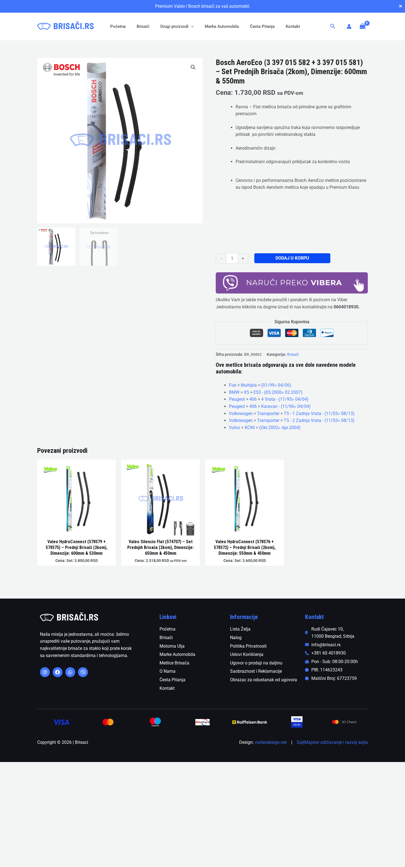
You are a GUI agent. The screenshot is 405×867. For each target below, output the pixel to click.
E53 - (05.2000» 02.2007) (278, 392)
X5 (246, 392)
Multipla (249, 385)
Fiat (232, 385)
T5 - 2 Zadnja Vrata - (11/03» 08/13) (319, 420)
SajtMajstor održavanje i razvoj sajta (332, 742)
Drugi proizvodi (174, 26)
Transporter (268, 413)
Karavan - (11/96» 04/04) (286, 406)
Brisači (143, 26)
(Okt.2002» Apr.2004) (280, 427)
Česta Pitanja (262, 26)
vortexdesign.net (271, 742)
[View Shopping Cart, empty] (362, 26)
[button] (191, 26)
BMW (234, 392)
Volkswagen (241, 413)
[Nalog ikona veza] (349, 26)
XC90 (249, 427)
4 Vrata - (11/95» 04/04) (285, 399)
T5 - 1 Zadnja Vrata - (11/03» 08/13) (319, 413)
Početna (118, 26)
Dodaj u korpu (292, 258)
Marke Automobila (222, 26)
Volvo (234, 427)
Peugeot (237, 399)
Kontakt (293, 26)
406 (253, 399)
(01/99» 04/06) (276, 385)
